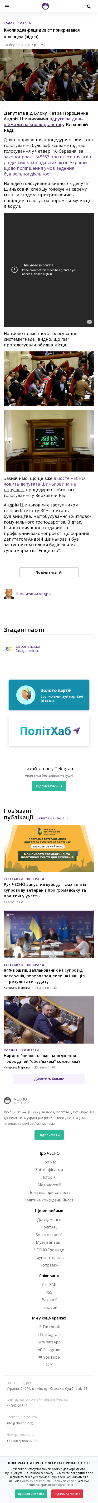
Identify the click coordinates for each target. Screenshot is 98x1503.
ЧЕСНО (20, 1099)
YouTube (51, 1357)
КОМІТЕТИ (30, 1050)
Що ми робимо (49, 1211)
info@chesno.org (19, 1423)
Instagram (51, 1334)
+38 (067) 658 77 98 (21, 1440)
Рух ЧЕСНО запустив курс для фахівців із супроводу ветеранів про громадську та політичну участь (45, 890)
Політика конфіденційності (49, 1200)
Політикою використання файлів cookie (48, 1481)
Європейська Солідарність (28, 648)
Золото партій (49, 1234)
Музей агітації (49, 1242)
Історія (49, 1177)
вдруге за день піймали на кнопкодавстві (43, 121)
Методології (49, 1184)
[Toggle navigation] (7, 6)
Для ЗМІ (49, 1284)
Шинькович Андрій (34, 594)
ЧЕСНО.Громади (49, 1249)
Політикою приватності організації (49, 1485)
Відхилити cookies (67, 1494)
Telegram (51, 1349)
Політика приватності (49, 1192)
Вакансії (49, 1299)
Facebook (51, 1326)
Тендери (49, 1307)
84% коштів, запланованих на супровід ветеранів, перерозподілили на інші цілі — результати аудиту (45, 976)
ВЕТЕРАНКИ (13, 879)
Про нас (49, 1162)
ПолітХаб (49, 1227)
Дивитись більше (50, 818)
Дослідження (49, 1219)
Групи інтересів (49, 1257)
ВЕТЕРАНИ (35, 879)
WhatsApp (51, 1342)
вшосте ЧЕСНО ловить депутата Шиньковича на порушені (44, 483)
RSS (49, 1292)
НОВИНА (24, 22)
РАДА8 (9, 22)
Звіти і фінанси (49, 1169)
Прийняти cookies (31, 1494)
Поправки (49, 1265)
